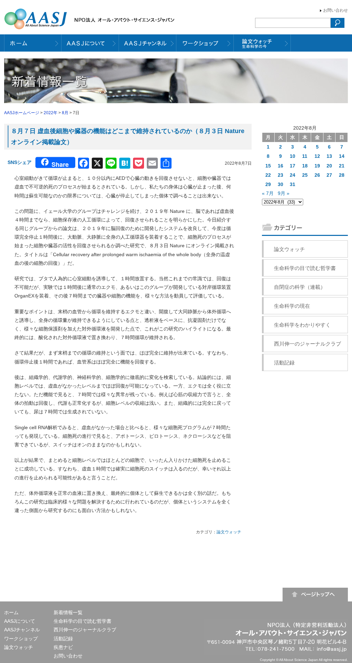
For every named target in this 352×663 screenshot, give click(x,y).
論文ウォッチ (229, 532)
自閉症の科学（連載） (300, 287)
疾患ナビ (63, 647)
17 (292, 166)
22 (268, 175)
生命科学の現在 (292, 306)
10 (292, 156)
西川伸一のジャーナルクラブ (307, 344)
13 (329, 156)
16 (280, 166)
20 (329, 166)
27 (329, 175)
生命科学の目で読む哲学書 (305, 268)
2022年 (50, 112)
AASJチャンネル (22, 629)
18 (305, 166)
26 (317, 175)
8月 (65, 112)
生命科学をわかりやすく (302, 325)
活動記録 (284, 363)
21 (341, 166)
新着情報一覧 (68, 612)
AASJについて (19, 621)
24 (292, 175)
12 (317, 156)
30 (280, 184)
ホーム (11, 612)
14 (341, 156)
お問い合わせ (335, 10)
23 (280, 175)
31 (292, 184)
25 (305, 175)
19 (317, 166)
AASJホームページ (21, 112)
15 (268, 166)
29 (268, 184)
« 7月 (268, 193)
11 (304, 156)
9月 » (283, 193)
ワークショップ (21, 638)
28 (341, 175)
